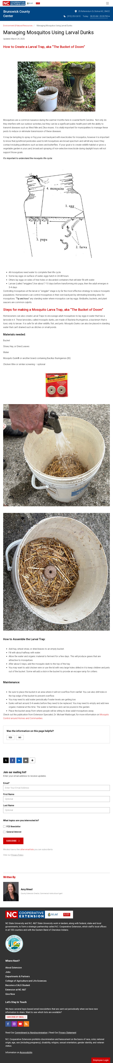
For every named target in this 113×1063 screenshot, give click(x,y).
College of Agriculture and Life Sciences (26, 981)
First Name (8, 794)
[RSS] (26, 1024)
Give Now (10, 994)
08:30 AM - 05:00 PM (99, 16)
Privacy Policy (17, 855)
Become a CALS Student (17, 985)
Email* (6, 783)
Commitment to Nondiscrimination (31, 1032)
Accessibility (26, 1052)
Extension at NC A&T (15, 989)
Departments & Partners (17, 976)
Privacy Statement (67, 1032)
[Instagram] (14, 1024)
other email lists (27, 849)
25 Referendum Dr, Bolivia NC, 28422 (94, 11)
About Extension (13, 967)
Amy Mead (26, 889)
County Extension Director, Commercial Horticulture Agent (41, 893)
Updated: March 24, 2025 (14, 39)
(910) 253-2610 (73, 16)
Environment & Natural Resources (18, 26)
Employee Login (101, 1060)
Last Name (8, 805)
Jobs (7, 972)
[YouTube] (20, 1024)
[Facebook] (8, 1024)
